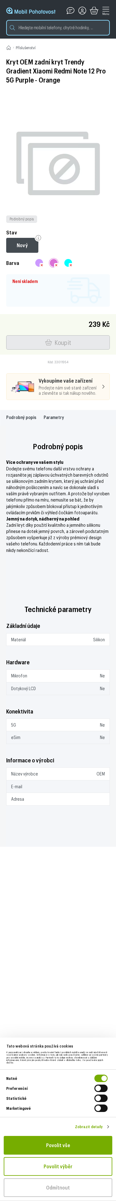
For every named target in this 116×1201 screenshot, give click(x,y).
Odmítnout (58, 1187)
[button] (58, 27)
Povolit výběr (58, 1166)
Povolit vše (58, 1145)
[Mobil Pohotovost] (31, 10)
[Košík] (94, 10)
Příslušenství (26, 47)
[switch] (101, 1088)
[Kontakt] (70, 10)
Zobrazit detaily (89, 1126)
